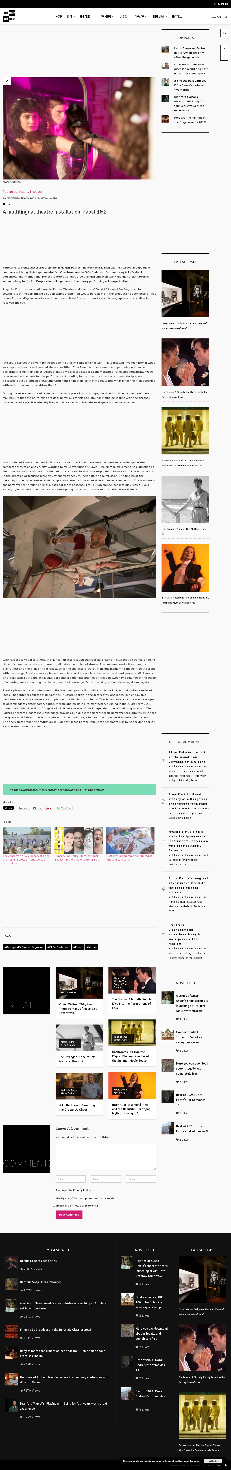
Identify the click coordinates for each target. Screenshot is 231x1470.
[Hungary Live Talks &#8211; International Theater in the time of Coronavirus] (79, 840)
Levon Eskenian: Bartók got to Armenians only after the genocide (189, 52)
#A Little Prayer (69, 1090)
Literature (105, 16)
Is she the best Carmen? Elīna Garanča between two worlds (190, 85)
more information (191, 1461)
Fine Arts (85, 16)
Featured (10, 192)
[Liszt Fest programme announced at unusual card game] (130, 840)
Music (123, 16)
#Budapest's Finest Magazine (24, 947)
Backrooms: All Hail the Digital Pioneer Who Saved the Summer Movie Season (130, 1056)
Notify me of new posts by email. (78, 1205)
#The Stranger (68, 1045)
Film (69, 16)
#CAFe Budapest (58, 947)
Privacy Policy (82, 1190)
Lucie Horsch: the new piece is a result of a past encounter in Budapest (191, 69)
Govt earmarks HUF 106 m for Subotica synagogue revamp (189, 1037)
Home (59, 16)
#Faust (78, 947)
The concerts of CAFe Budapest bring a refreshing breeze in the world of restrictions (26, 859)
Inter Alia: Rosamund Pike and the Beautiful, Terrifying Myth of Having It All (131, 1109)
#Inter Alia (119, 1092)
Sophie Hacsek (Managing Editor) (20, 198)
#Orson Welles (68, 992)
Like (7, 204)
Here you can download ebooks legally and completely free (192, 1068)
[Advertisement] (79, 51)
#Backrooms (120, 1037)
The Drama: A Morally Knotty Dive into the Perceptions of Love (132, 1003)
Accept (213, 1460)
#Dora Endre (120, 978)
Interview (158, 16)
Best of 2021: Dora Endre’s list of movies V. (150, 1396)
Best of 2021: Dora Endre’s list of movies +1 (190, 1100)
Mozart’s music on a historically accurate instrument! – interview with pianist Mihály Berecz (187, 776)
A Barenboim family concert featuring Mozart (188, 859)
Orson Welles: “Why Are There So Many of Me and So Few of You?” (78, 1008)
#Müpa (91, 947)
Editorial (177, 16)
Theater (139, 16)
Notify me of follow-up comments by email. (85, 1198)
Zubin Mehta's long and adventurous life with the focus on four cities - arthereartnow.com (189, 888)
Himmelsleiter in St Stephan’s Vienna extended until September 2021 (188, 906)
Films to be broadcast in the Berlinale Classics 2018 (55, 1330)
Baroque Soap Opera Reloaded (41, 1282)
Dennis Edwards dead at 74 (38, 1261)
